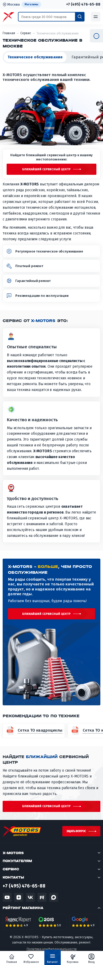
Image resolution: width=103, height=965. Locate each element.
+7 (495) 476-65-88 (83, 4)
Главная (11, 962)
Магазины (31, 4)
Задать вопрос (76, 831)
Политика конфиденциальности (51, 949)
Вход (91, 962)
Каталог (52, 962)
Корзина (72, 962)
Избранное (31, 962)
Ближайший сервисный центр (46, 169)
